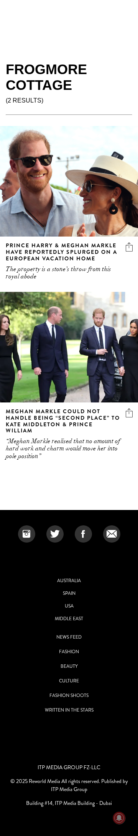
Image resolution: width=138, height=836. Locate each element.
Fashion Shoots (69, 695)
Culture (69, 680)
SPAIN (69, 593)
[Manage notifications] (119, 818)
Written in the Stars (69, 710)
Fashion (69, 651)
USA (69, 606)
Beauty (69, 666)
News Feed (69, 637)
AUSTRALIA (69, 580)
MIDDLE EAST (69, 618)
